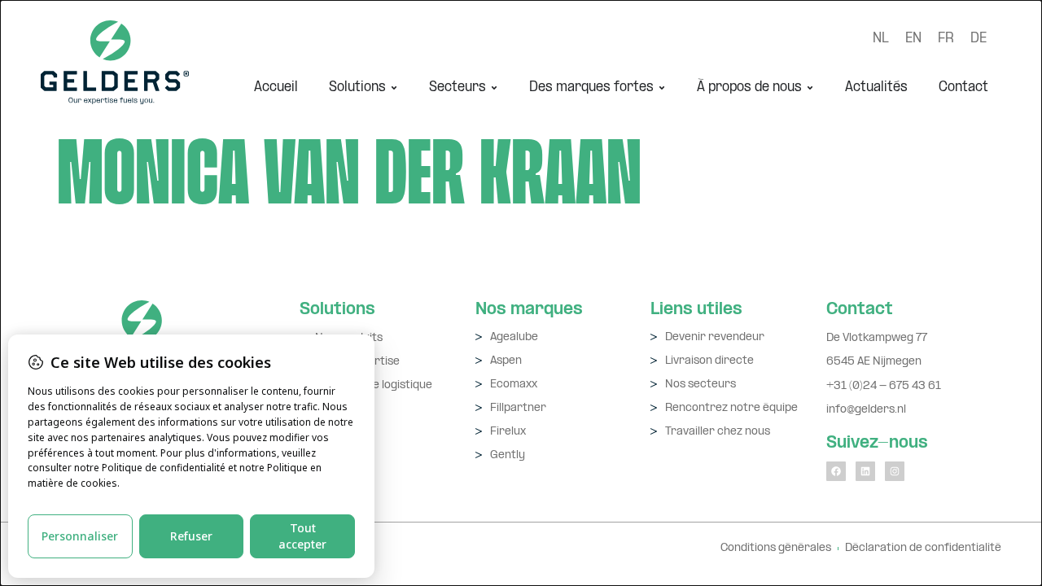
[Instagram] (894, 471)
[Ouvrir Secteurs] (494, 87)
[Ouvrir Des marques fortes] (662, 87)
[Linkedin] (865, 471)
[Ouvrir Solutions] (394, 87)
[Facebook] (836, 471)
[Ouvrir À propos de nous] (810, 87)
